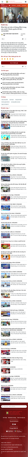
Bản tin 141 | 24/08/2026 (7, 385)
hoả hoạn (12, 99)
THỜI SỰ (14, 5)
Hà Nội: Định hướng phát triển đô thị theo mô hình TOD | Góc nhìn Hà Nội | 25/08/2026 (13, 329)
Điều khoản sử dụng (12, 417)
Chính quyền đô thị (5, 101)
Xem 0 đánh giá (14, 63)
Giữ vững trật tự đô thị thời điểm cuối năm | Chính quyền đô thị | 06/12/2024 (13, 74)
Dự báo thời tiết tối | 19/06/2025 (9, 222)
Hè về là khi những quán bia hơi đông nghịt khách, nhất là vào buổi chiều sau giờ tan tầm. (18, 245)
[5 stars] (13, 59)
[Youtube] (15, 424)
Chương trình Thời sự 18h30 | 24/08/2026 (11, 394)
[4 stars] (10, 59)
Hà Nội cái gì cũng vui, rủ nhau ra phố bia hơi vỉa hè (13, 241)
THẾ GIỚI (24, 5)
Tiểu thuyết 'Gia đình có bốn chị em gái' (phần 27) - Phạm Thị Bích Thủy (13, 164)
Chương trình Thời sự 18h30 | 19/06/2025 (11, 175)
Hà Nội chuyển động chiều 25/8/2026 (10, 262)
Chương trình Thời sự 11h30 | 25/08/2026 (11, 281)
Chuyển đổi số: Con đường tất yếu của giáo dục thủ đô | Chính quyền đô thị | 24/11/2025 (13, 132)
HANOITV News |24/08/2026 (8, 367)
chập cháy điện (5, 99)
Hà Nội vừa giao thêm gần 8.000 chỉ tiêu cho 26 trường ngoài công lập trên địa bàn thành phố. (18, 256)
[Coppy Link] (25, 39)
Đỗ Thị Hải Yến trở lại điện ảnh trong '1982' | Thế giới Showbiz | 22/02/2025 (13, 111)
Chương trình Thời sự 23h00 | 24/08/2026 (11, 339)
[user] (25, 2)
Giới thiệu (5, 417)
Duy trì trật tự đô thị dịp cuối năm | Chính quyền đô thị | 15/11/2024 (13, 87)
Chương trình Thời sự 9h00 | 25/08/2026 (11, 301)
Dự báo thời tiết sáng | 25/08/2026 (9, 319)
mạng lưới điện (18, 99)
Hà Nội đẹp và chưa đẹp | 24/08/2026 (10, 376)
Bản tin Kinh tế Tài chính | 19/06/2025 (11, 213)
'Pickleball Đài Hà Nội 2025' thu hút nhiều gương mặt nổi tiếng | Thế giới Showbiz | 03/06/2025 (14, 122)
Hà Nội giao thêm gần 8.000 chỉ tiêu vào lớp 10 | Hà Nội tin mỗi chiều (13, 252)
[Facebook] (13, 424)
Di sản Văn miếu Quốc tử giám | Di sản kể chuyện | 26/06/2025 (14, 154)
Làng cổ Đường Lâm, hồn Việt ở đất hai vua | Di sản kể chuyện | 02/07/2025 (13, 143)
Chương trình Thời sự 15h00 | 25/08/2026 (11, 271)
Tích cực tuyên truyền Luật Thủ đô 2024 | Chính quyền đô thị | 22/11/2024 (13, 83)
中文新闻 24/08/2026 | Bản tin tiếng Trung (12, 357)
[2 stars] (5, 59)
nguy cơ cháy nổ (5, 104)
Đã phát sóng (4, 24)
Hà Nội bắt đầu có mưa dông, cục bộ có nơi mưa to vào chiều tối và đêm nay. (19, 225)
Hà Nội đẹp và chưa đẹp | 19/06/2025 (10, 195)
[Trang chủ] (9, 5)
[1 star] (2, 59)
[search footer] (2, 406)
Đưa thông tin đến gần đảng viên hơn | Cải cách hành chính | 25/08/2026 (13, 290)
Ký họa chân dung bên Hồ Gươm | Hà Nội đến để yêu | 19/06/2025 (13, 184)
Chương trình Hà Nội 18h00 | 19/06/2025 (11, 204)
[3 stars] (7, 59)
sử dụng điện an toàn (15, 101)
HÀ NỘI (18, 5)
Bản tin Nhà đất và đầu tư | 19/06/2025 (11, 232)
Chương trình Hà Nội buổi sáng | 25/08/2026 (12, 310)
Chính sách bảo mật (21, 417)
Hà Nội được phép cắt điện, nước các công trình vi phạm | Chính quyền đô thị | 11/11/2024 (14, 92)
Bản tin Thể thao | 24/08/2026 (8, 348)
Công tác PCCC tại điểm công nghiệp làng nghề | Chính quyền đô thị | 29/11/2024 (13, 78)
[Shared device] (22, 39)
